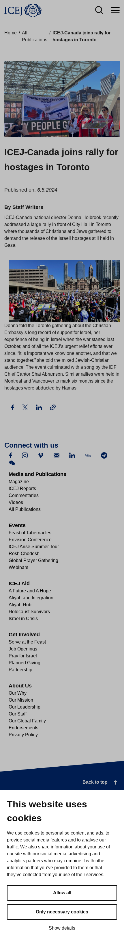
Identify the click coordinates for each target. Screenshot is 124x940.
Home (10, 32)
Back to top (95, 782)
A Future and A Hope (30, 590)
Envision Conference (30, 539)
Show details (62, 928)
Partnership (20, 669)
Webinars (18, 567)
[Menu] (115, 10)
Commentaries (24, 495)
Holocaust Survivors (29, 611)
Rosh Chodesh (24, 553)
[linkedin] (72, 455)
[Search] (99, 10)
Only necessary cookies (62, 911)
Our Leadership (24, 706)
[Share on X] (26, 407)
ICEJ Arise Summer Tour (34, 546)
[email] (56, 455)
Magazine (19, 481)
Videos (16, 502)
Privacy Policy (23, 734)
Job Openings (23, 648)
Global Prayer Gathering (33, 560)
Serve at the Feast (27, 641)
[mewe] (88, 455)
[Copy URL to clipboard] (52, 407)
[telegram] (104, 455)
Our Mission (21, 700)
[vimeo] (41, 455)
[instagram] (25, 455)
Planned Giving (24, 662)
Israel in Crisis (23, 618)
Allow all (62, 892)
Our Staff (18, 713)
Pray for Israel (23, 655)
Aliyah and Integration (31, 597)
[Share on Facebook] (13, 407)
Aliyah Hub (20, 604)
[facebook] (10, 455)
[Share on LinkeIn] (39, 407)
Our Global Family (27, 720)
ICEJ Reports (22, 488)
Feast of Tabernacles (30, 532)
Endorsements (23, 727)
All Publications (25, 509)
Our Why (18, 693)
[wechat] (12, 462)
